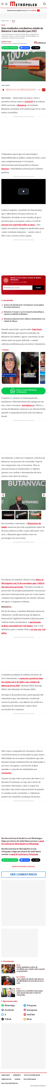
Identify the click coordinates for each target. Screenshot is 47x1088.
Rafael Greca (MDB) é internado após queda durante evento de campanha (29, 993)
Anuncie (17, 1079)
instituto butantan (19, 866)
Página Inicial (5, 20)
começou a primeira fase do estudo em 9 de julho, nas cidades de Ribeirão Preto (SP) (22, 682)
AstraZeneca (28, 405)
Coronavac (6, 773)
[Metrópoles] (23, 4)
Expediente (17, 1075)
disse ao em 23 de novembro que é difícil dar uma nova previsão (22, 583)
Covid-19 (29, 101)
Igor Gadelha (20, 977)
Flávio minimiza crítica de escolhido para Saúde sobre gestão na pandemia (30, 969)
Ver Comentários (23, 874)
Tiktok (8, 1019)
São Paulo (31, 866)
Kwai (29, 1019)
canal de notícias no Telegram (24, 854)
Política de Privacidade (32, 1075)
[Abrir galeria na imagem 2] (21, 515)
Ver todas (11, 292)
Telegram (31, 1005)
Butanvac (21, 105)
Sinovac (5, 169)
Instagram (32, 1010)
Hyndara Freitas (6, 41)
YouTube (31, 1014)
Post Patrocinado (30, 1079)
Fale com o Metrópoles (9, 1083)
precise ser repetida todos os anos (18, 225)
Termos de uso (6, 1079)
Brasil (13, 20)
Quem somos (5, 1075)
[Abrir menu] (2, 4)
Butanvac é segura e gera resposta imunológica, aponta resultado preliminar (24, 313)
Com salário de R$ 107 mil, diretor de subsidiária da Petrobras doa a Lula (30, 981)
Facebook (9, 1010)
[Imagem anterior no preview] (3, 495)
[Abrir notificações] (6, 4)
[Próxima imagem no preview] (44, 495)
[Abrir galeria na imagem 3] (35, 515)
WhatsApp (10, 1005)
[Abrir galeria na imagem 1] (23, 495)
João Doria (37, 329)
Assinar (38, 287)
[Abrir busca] (44, 4)
